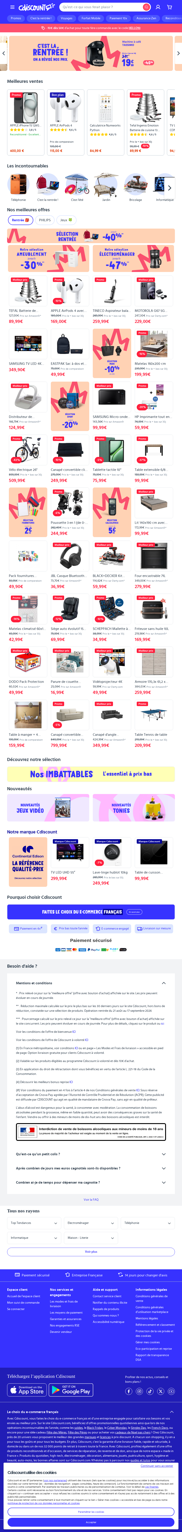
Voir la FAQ (91, 1199)
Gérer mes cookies (148, 1342)
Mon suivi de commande (23, 1302)
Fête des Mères (57, 1432)
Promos (16, 18)
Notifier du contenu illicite (110, 1302)
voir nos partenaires (55, 1480)
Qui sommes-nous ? (106, 1315)
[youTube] (171, 1391)
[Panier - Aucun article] (169, 7)
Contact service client (107, 1296)
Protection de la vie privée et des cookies (154, 1334)
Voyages (66, 18)
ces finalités (151, 1486)
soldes (78, 1427)
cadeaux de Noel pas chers (132, 1432)
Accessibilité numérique (108, 1322)
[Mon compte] (158, 7)
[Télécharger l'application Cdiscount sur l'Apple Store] (27, 1390)
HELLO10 (134, 28)
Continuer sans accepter (157, 1466)
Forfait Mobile (91, 18)
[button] (12, 188)
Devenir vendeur (61, 1332)
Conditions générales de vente (152, 1299)
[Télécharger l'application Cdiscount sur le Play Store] (71, 1390)
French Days (160, 1427)
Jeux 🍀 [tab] (66, 220)
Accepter (91, 1522)
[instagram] (139, 1391)
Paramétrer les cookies (91, 1512)
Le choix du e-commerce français (32, 1412)
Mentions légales (147, 1318)
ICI (73, 1031)
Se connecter (16, 1309)
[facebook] (128, 1391)
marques (90, 1437)
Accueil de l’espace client (23, 1296)
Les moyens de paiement (66, 1312)
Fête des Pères (77, 1432)
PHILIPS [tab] (45, 220)
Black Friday (95, 1427)
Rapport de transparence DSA (152, 1357)
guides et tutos (140, 1460)
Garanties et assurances (65, 1319)
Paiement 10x (118, 18)
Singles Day (138, 1427)
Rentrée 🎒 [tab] (20, 220)
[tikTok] (150, 1391)
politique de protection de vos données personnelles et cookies (44, 1503)
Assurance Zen (146, 18)
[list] (91, 122)
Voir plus (91, 1251)
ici (162, 1023)
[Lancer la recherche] (146, 7)
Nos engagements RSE (64, 1325)
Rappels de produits (106, 1309)
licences (105, 1437)
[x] (160, 1391)
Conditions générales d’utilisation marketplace (152, 1310)
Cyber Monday (117, 1427)
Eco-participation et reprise (154, 1348)
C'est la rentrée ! (40, 18)
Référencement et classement (155, 1324)
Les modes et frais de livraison (64, 1304)
